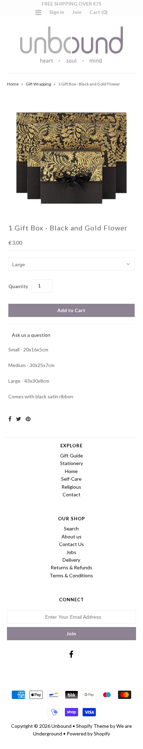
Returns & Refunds (71, 567)
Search (71, 528)
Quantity (18, 286)
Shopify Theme (92, 726)
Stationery (71, 463)
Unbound (61, 726)
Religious (71, 487)
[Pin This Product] (28, 418)
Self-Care (71, 479)
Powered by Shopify (88, 733)
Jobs (71, 552)
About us (71, 536)
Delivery (71, 560)
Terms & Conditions (71, 575)
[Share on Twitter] (18, 418)
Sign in (56, 12)
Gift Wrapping (38, 84)
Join (77, 12)
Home (13, 84)
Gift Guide (71, 455)
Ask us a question (31, 335)
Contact (71, 494)
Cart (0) (99, 12)
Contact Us (71, 544)
